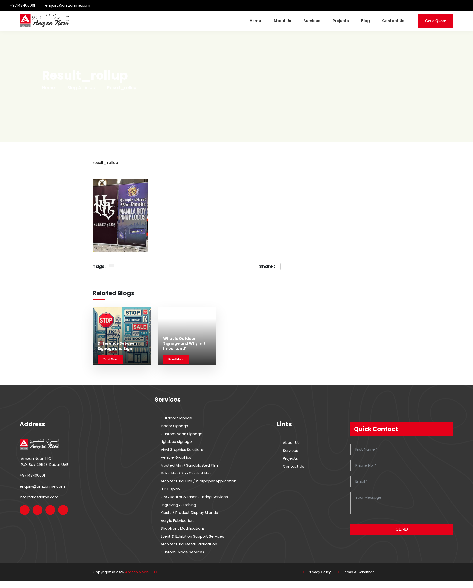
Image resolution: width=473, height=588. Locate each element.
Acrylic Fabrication (177, 520)
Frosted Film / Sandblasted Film (189, 465)
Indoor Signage (174, 426)
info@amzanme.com (39, 497)
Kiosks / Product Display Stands (189, 512)
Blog (365, 20)
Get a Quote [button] (435, 21)
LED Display (170, 489)
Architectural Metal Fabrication (189, 544)
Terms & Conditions (358, 572)
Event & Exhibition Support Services (192, 536)
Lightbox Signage (176, 441)
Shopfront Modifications (183, 528)
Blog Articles (81, 87)
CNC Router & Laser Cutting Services (194, 496)
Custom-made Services (182, 552)
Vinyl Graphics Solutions (182, 449)
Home (255, 20)
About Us (282, 20)
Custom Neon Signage (181, 433)
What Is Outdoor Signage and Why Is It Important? (184, 343)
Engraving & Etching (178, 504)
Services (312, 20)
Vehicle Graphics (176, 457)
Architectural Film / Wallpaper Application (198, 481)
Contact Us (393, 20)
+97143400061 (22, 5)
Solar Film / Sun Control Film (186, 473)
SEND (402, 529)
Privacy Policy (319, 572)
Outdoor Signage (176, 418)
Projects (341, 20)
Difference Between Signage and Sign (117, 346)
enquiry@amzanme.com (67, 5)
